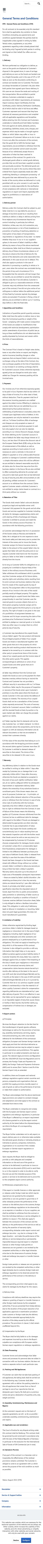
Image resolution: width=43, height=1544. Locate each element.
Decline (16, 1540)
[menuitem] (4, 10)
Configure (26, 1540)
